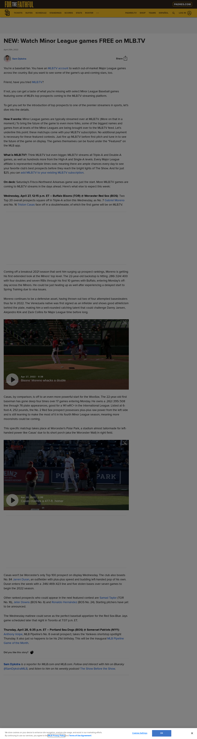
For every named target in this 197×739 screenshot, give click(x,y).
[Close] (192, 733)
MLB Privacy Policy (56, 735)
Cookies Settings (139, 733)
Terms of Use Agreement (80, 735)
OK (161, 733)
